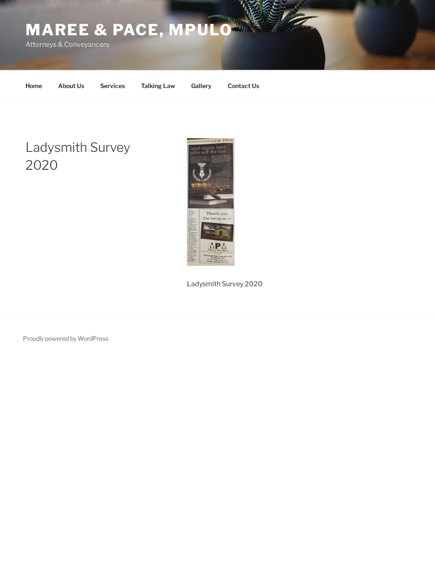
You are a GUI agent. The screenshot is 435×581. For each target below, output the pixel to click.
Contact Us (243, 85)
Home (33, 85)
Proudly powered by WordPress (65, 338)
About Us (71, 85)
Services (112, 85)
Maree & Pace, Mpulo (129, 29)
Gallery (201, 85)
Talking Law (158, 85)
